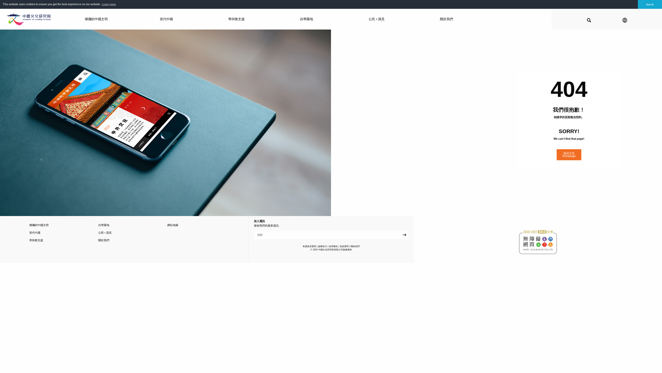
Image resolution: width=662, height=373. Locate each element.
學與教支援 (36, 240)
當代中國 (34, 232)
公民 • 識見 (105, 232)
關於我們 (103, 240)
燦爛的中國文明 (39, 225)
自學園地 (103, 225)
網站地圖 (172, 225)
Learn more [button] (109, 4)
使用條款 (333, 246)
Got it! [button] (650, 4)
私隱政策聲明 (309, 246)
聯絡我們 (355, 246)
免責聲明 (344, 246)
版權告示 (322, 246)
